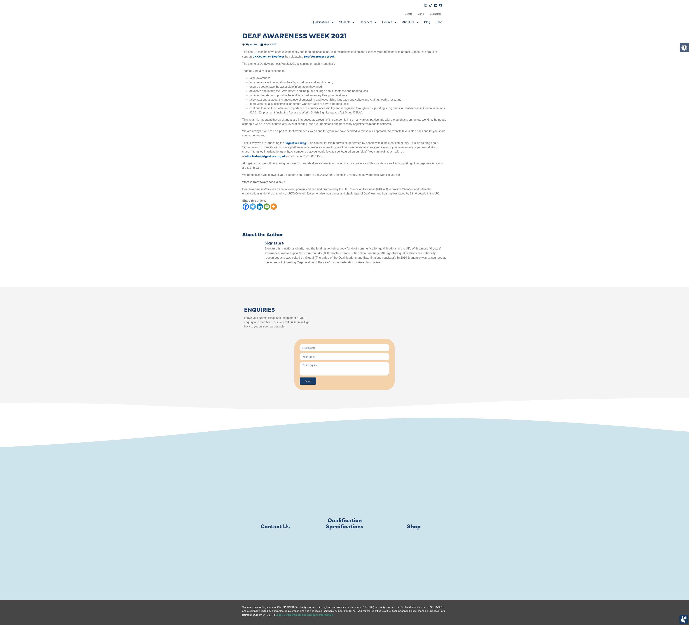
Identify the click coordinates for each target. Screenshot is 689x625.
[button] (684, 47)
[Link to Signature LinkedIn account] (435, 5)
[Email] (267, 206)
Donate (408, 14)
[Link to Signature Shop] (413, 500)
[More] (274, 206)
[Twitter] (253, 206)
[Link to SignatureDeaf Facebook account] (440, 5)
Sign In (421, 14)
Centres (387, 22)
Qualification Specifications (344, 523)
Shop (438, 22)
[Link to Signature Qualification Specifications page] (344, 500)
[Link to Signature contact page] (275, 500)
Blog (427, 22)
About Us (408, 22)
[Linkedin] (260, 206)
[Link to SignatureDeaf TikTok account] (430, 5)
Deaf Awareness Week (319, 56)
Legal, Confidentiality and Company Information (304, 614)
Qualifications (320, 22)
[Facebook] (246, 206)
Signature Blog (295, 143)
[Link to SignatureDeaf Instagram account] (425, 5)
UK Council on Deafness (268, 56)
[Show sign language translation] (683, 619)
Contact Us (435, 14)
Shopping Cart (399, 14)
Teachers (366, 22)
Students (344, 22)
